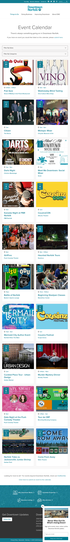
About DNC (56, 14)
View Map (26, 1)
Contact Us (43, 1)
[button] (35, 48)
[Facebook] (48, 2)
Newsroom (21, 540)
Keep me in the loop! (56, 538)
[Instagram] (56, 2)
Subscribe (7, 519)
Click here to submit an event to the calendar (35, 480)
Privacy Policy (14, 540)
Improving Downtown (42, 14)
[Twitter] (51, 2)
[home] (35, 9)
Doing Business (26, 14)
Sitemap (27, 540)
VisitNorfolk (61, 476)
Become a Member (34, 1)
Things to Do (14, 14)
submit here (58, 37)
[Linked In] (54, 2)
